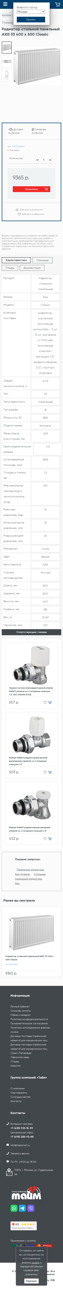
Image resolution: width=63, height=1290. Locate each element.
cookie (35, 1262)
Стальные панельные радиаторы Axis (30, 879)
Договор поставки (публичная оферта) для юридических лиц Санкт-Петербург (28, 1048)
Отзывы (10, 267)
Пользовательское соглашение (29, 1023)
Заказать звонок (19, 1153)
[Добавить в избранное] (44, 702)
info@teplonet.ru (20, 1145)
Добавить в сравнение (31, 209)
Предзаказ (31, 189)
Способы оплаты (20, 1010)
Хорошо (31, 1281)
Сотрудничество (20, 1096)
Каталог (7, 15)
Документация (32, 267)
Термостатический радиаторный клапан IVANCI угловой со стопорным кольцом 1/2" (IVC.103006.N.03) (31, 691)
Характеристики (16, 260)
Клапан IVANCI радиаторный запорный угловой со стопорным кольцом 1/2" (29, 829)
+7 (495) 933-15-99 (21, 1128)
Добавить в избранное (33, 214)
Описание (42, 260)
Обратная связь (19, 1057)
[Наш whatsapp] (14, 1209)
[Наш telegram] (23, 1209)
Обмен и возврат (20, 1015)
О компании (17, 1088)
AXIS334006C (11, 964)
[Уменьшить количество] (37, 159)
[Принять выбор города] (31, 19)
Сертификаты (18, 1092)
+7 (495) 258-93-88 (22, 1136)
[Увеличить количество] (50, 159)
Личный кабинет (20, 1006)
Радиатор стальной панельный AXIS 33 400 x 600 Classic (29, 958)
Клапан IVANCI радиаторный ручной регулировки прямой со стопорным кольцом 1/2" (28, 761)
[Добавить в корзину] (51, 702)
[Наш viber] (31, 1209)
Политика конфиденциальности (29, 1019)
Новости (15, 1065)
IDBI (52, 1280)
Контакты (16, 1101)
